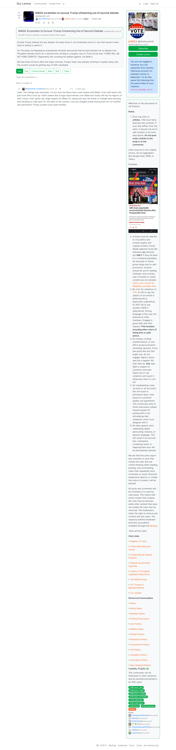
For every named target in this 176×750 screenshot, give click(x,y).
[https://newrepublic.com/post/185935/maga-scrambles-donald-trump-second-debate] (28, 16)
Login (146, 3)
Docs (131, 745)
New (50, 71)
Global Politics (137, 634)
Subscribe (143, 48)
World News (136, 608)
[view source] (53, 22)
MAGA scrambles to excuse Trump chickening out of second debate (77, 12)
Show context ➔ (24, 83)
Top (26, 71)
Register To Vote (138, 541)
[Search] (140, 3)
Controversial (38, 71)
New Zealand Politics (140, 665)
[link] (44, 22)
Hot (19, 71)
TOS (135, 292)
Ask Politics (136, 624)
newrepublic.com (42, 16)
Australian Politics (139, 660)
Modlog (153, 525)
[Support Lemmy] (63, 3)
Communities (40, 3)
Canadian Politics (138, 655)
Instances (122, 745)
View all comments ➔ (26, 77)
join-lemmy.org (151, 745)
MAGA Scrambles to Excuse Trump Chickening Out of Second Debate (60, 31)
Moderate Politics (138, 639)
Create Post (55, 3)
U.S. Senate (135, 593)
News (133, 603)
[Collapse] (19, 89)
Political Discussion (139, 618)
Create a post (143, 54)
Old (57, 71)
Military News (137, 629)
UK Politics (135, 649)
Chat (66, 71)
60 (39, 23)
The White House (138, 579)
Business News (137, 613)
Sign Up (154, 3)
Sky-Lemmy (24, 3)
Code (139, 745)
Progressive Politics (139, 644)
